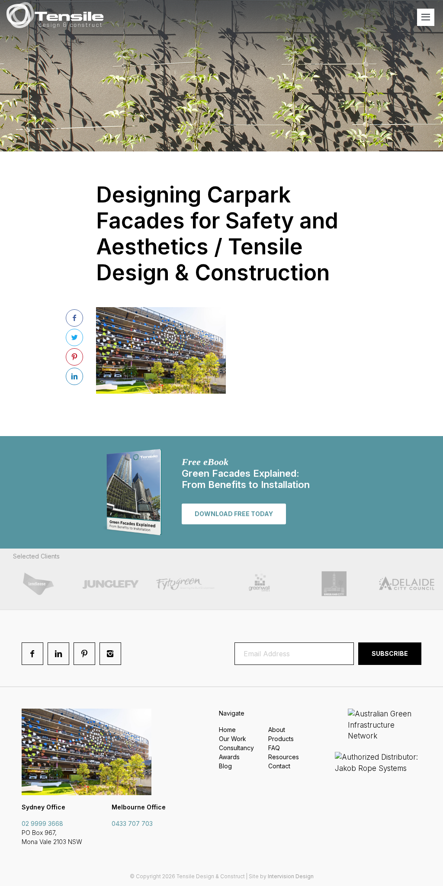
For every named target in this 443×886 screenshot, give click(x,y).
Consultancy (236, 747)
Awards (229, 757)
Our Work (232, 738)
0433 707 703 (132, 823)
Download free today (234, 513)
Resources (283, 757)
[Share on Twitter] (74, 337)
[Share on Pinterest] (74, 357)
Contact (279, 766)
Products (281, 738)
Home (227, 729)
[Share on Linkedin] (74, 376)
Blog (225, 766)
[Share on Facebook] (74, 318)
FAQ (274, 747)
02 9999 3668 (42, 823)
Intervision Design (291, 876)
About (276, 729)
